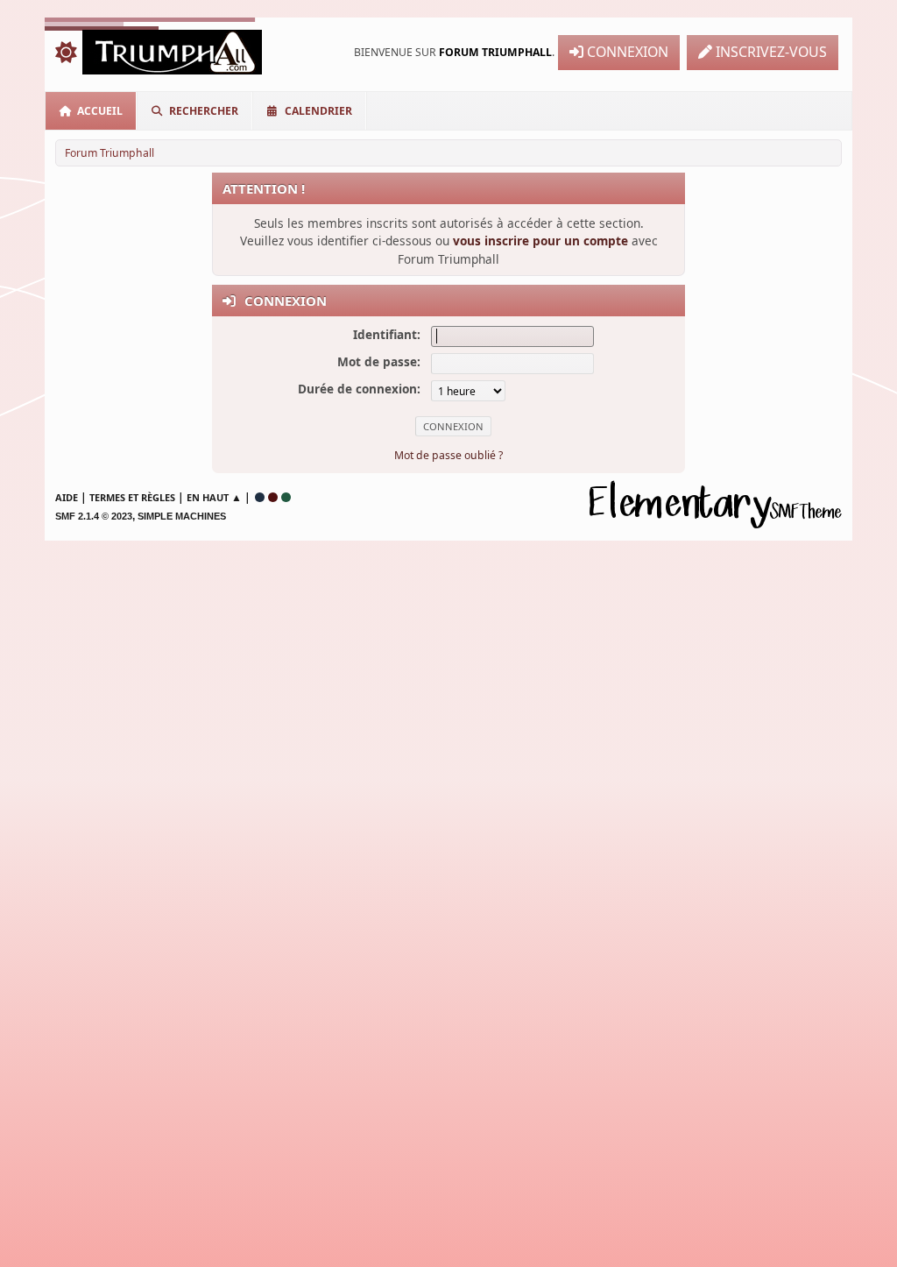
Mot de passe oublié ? (448, 455)
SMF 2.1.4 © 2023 (93, 516)
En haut (208, 497)
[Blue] (259, 497)
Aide (66, 497)
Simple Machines (182, 516)
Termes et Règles (132, 497)
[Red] (272, 497)
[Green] (286, 497)
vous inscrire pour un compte (540, 240)
